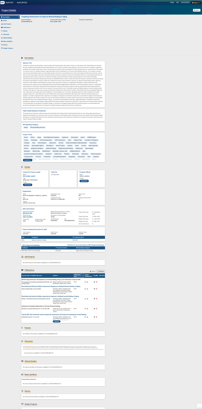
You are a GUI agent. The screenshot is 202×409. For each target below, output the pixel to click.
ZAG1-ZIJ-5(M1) (28, 217)
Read (27, 160)
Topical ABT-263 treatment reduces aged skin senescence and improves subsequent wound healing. (54, 314)
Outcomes (6, 34)
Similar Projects (8, 48)
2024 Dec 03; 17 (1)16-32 (30, 317)
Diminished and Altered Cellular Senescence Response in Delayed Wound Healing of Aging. (51, 286)
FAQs (172, 2)
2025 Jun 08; (36, 298)
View (56, 321)
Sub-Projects (7, 24)
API (177, 2)
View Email (27, 185)
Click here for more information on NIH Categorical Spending (85, 245)
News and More (8, 41)
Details (5, 20)
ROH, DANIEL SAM (28, 176)
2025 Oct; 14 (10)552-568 (36, 308)
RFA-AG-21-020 (27, 213)
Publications (7, 27)
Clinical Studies (7, 38)
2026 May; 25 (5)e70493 (31, 289)
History (5, 45)
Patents (5, 31)
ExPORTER (185, 2)
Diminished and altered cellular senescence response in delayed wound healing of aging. (50, 296)
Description (6, 17)
